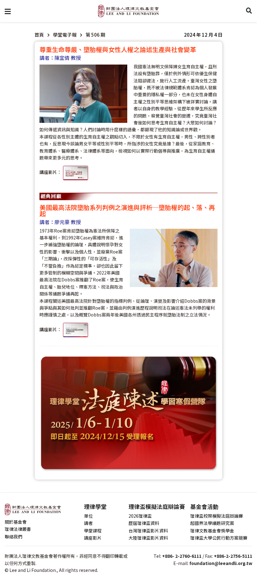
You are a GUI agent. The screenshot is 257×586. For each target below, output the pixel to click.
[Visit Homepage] (128, 11)
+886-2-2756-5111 (233, 556)
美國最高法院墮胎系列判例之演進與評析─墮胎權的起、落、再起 (127, 210)
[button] (203, 34)
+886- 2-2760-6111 (182, 556)
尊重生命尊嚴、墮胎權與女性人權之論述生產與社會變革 (117, 49)
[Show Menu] (8, 11)
